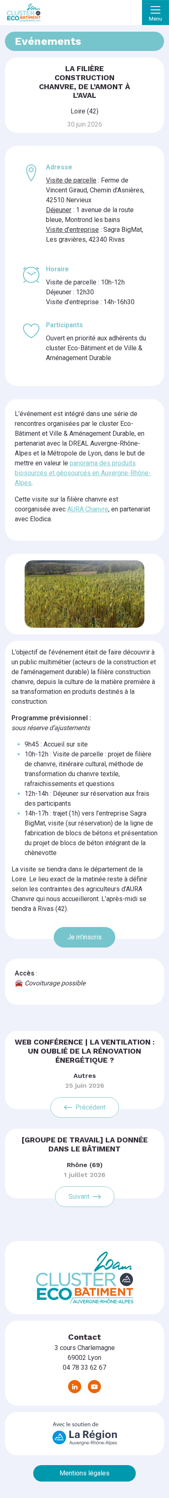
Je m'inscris (84, 937)
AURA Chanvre (87, 509)
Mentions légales (84, 1473)
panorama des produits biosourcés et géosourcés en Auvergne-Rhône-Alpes (83, 473)
